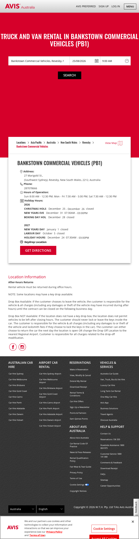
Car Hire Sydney (16, 373)
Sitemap (104, 480)
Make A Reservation (79, 369)
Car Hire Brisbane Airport (50, 388)
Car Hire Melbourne (18, 379)
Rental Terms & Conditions (77, 394)
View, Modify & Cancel (80, 375)
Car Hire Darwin (16, 414)
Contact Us (105, 433)
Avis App (104, 402)
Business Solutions (109, 408)
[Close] (133, 522)
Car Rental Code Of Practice (79, 445)
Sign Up (104, 6)
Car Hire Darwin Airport (50, 420)
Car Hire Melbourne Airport (48, 381)
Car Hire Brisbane (17, 385)
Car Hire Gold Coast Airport (48, 395)
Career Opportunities (110, 485)
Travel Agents (106, 414)
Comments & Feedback (111, 462)
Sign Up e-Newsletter (79, 407)
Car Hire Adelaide (17, 408)
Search (69, 75)
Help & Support (112, 427)
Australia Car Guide (109, 373)
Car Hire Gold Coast (18, 391)
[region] (69, 527)
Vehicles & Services (108, 365)
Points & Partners (78, 413)
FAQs (102, 474)
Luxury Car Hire (107, 385)
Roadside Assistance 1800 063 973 (112, 446)
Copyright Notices (78, 491)
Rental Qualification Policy (79, 459)
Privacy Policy (76, 472)
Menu (131, 7)
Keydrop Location (35, 242)
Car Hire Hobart (16, 420)
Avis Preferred (86, 6)
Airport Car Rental (48, 365)
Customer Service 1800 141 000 (110, 455)
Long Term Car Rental (110, 391)
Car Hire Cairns (15, 396)
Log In (115, 6)
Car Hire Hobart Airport (50, 425)
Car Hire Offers (76, 401)
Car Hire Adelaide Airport (50, 414)
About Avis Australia (78, 429)
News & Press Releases (80, 452)
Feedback (136, 507)
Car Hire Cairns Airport (49, 402)
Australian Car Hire (20, 365)
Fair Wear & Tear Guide (80, 466)
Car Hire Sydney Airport (50, 373)
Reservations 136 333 (110, 439)
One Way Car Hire (108, 396)
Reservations (80, 363)
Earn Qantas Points (79, 418)
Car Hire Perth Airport (49, 408)
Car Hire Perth (15, 402)
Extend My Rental (78, 381)
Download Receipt (78, 386)
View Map (111, 143)
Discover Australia (108, 420)
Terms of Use (76, 478)
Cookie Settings (77, 484)
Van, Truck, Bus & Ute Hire (112, 379)
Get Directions (38, 250)
